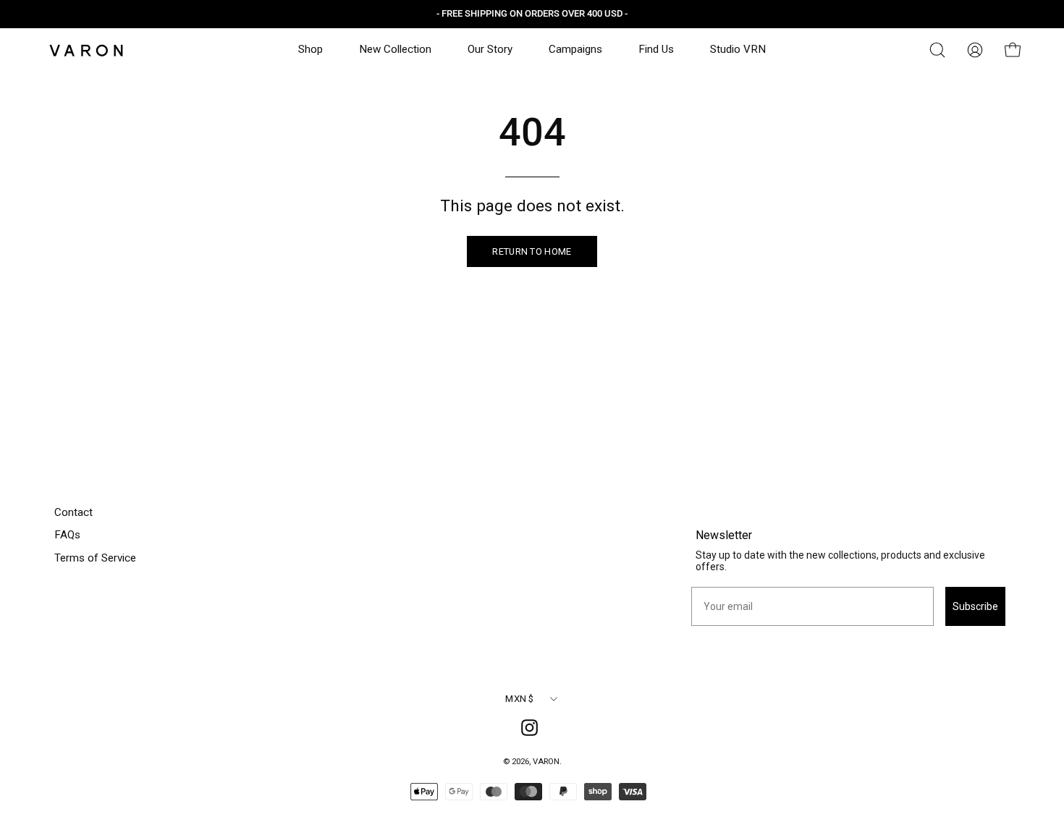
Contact (73, 512)
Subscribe (975, 606)
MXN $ (519, 698)
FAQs (67, 534)
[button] (937, 50)
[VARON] (86, 50)
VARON (546, 761)
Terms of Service (95, 557)
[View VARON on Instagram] (532, 730)
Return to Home (531, 251)
